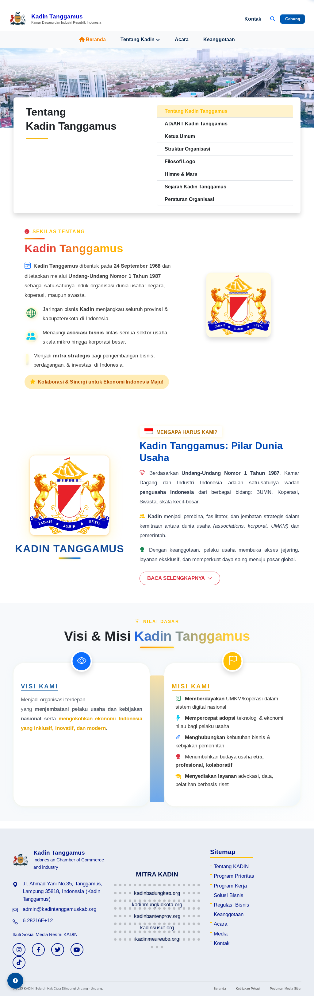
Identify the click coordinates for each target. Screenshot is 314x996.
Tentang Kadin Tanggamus (196, 111)
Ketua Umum (180, 136)
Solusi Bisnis (228, 895)
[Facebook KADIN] (38, 949)
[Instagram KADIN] (19, 949)
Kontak (252, 19)
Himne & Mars (181, 174)
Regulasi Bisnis (231, 905)
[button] (115, 885)
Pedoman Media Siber (285, 988)
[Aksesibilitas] (15, 981)
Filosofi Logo (180, 161)
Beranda (96, 39)
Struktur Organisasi (187, 149)
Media (221, 934)
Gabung (292, 19)
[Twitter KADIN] (57, 949)
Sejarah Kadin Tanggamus (195, 186)
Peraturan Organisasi (189, 199)
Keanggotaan (219, 39)
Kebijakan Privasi (248, 988)
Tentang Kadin (138, 39)
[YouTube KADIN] (77, 949)
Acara (182, 39)
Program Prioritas (234, 876)
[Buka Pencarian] (272, 19)
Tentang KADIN (231, 866)
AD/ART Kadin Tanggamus (196, 123)
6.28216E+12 (38, 920)
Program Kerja (230, 886)
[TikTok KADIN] (19, 962)
